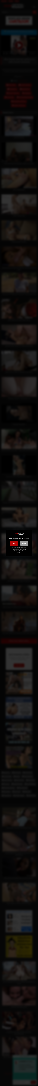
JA (14, 543)
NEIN (24, 543)
